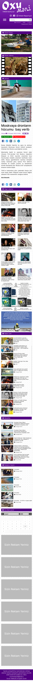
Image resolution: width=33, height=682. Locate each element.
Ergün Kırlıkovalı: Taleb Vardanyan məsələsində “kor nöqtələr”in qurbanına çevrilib (22, 439)
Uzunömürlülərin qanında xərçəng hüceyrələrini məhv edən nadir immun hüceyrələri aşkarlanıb (21, 339)
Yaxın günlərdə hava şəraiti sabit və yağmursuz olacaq (20, 369)
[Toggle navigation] (4, 19)
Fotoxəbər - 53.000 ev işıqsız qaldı (23, 500)
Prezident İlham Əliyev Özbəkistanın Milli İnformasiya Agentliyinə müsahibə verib (21, 423)
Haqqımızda (24, 24)
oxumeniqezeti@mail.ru (16, 676)
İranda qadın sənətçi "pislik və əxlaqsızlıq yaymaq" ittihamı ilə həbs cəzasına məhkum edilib (8, 263)
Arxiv (29, 22)
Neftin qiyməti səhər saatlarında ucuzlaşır (19, 385)
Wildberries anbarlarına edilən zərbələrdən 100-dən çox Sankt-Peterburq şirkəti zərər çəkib (8, 219)
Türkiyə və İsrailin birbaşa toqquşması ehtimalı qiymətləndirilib (7, 234)
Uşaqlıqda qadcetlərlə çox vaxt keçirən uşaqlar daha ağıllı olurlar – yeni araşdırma (21, 347)
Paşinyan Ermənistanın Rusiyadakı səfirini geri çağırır (23, 234)
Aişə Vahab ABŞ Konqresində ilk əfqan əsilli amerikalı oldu (8, 248)
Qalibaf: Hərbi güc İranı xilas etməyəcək (23, 202)
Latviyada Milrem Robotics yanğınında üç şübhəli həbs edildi (25, 248)
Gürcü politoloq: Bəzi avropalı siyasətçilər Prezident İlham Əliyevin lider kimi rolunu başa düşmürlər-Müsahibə (21, 456)
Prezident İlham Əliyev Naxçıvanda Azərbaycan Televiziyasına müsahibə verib (21, 431)
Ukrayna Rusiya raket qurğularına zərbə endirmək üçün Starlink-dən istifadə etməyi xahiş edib (8, 203)
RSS (25, 675)
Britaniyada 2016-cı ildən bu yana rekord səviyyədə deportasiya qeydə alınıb (24, 278)
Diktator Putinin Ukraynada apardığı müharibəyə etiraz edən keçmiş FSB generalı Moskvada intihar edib (25, 219)
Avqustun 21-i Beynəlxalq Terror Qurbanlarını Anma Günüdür (24, 263)
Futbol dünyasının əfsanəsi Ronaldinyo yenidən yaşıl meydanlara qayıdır (20, 409)
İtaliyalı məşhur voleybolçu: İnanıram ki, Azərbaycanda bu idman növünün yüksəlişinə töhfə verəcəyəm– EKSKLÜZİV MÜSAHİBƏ (22, 448)
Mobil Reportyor (25, 16)
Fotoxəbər (16, 469)
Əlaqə (30, 24)
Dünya (3, 133)
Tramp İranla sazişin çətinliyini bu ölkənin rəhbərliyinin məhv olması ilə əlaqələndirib (7, 279)
